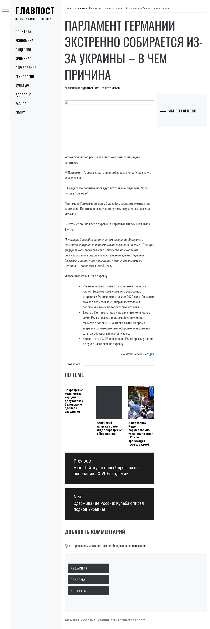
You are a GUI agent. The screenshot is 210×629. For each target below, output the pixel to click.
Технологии (24, 76)
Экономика (24, 40)
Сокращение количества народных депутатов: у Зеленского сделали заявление (74, 401)
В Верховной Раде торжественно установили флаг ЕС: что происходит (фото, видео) (140, 434)
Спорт (20, 112)
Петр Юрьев (112, 88)
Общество (23, 49)
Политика (23, 31)
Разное (20, 103)
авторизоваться (135, 546)
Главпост (35, 10)
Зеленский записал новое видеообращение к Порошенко (109, 428)
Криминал (23, 58)
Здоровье (23, 94)
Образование (25, 67)
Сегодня (148, 354)
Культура (22, 85)
